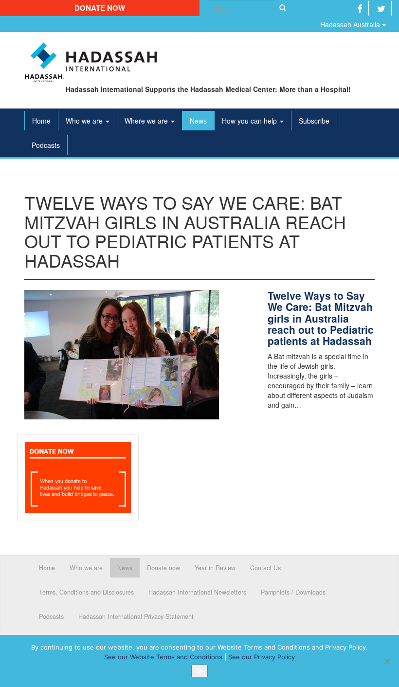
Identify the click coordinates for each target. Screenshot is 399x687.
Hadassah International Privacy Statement (136, 616)
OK (199, 671)
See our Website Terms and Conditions (163, 657)
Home (41, 121)
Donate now (99, 7)
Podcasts (46, 145)
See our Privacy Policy (261, 657)
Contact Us (265, 567)
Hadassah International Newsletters (197, 592)
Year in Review (215, 567)
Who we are (85, 121)
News (198, 121)
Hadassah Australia (351, 24)
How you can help (250, 121)
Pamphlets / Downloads (293, 592)
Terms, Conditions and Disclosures (86, 592)
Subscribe (314, 121)
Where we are (147, 121)
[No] (387, 661)
